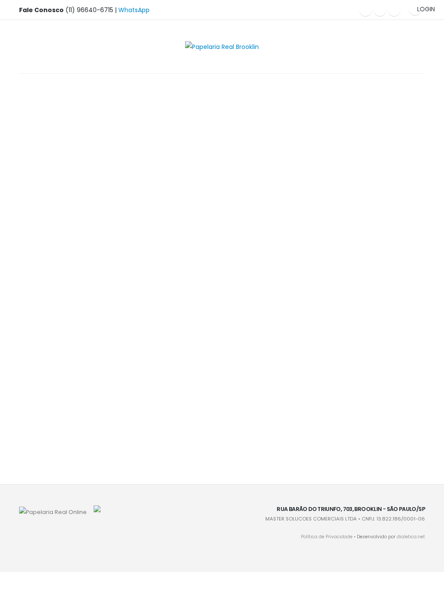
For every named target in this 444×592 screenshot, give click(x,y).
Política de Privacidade (327, 536)
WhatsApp (134, 10)
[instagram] (380, 10)
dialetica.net (411, 536)
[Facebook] (365, 10)
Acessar (66, 149)
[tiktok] (394, 10)
